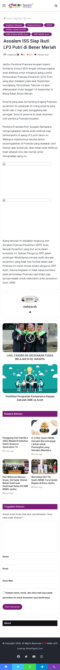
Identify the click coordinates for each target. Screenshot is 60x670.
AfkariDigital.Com (34, 648)
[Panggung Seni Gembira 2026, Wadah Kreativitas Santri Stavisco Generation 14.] (16, 427)
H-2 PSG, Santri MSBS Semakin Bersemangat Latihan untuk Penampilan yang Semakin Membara (43, 444)
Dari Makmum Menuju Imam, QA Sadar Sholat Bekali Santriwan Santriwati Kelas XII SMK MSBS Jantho (15, 483)
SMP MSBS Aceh (41, 34)
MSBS (49, 25)
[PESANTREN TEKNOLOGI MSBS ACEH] (21, 5)
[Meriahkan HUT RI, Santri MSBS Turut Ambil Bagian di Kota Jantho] (44, 466)
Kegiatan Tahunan (22, 18)
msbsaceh (12, 54)
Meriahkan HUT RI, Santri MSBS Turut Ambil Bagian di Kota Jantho (44, 480)
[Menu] (4, 6)
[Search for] (56, 6)
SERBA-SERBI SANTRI (16, 29)
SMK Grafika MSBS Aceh (17, 34)
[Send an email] (18, 54)
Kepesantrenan (34, 25)
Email (5, 568)
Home (8, 18)
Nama (6, 556)
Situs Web (8, 580)
